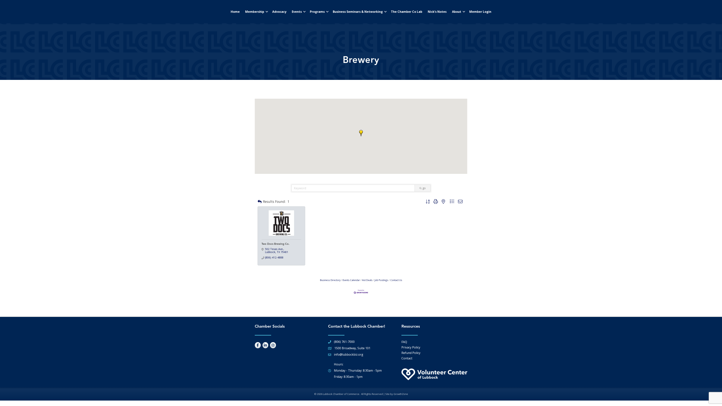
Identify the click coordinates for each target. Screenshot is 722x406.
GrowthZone (401, 394)
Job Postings (381, 280)
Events (297, 12)
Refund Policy (410, 353)
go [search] (424, 188)
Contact (406, 358)
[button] (361, 133)
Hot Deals (367, 280)
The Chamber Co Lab (406, 12)
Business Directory (330, 280)
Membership (254, 12)
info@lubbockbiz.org (348, 354)
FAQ (404, 342)
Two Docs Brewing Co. (275, 244)
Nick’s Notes (437, 12)
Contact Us (396, 280)
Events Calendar (351, 280)
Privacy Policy (410, 347)
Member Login (480, 12)
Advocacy (279, 12)
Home (235, 12)
